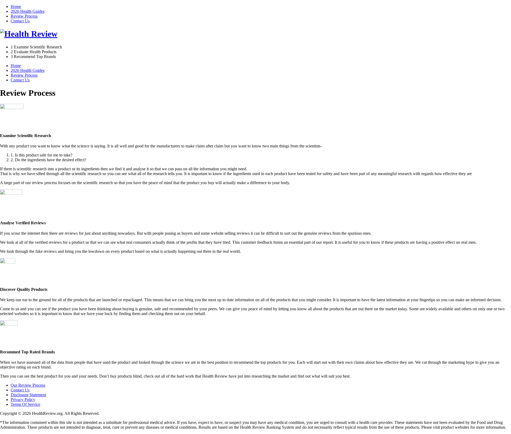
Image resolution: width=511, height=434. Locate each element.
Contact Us (20, 21)
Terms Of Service (25, 404)
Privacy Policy (23, 399)
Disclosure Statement (28, 394)
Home (16, 6)
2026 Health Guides (27, 11)
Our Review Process (28, 385)
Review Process (24, 16)
